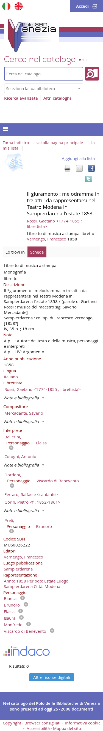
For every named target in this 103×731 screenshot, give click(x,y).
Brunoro (44, 526)
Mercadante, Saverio (23, 413)
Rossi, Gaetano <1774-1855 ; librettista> (42, 389)
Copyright (12, 723)
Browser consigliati (42, 723)
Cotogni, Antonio (20, 456)
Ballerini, (12, 436)
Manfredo (13, 624)
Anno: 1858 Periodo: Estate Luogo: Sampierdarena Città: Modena (36, 583)
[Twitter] (88, 179)
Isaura (9, 618)
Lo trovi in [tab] (15, 252)
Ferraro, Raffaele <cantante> (31, 494)
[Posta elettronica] (79, 168)
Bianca (10, 598)
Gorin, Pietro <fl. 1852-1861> (32, 502)
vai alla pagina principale (60, 142)
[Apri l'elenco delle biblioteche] (79, 88)
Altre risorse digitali (51, 677)
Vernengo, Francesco (47, 239)
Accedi (82, 6)
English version (18, 6)
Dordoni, (12, 474)
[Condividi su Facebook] (91, 168)
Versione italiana (6, 6)
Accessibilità (38, 728)
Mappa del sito (67, 728)
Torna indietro (16, 142)
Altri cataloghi (57, 98)
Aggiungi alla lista (78, 158)
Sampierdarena (18, 569)
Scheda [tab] (37, 252)
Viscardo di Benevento (58, 480)
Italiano (11, 376)
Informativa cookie (83, 723)
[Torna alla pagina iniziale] (31, 34)
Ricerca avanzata (21, 98)
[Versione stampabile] (67, 168)
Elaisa (41, 442)
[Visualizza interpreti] (9, 448)
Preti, (9, 520)
